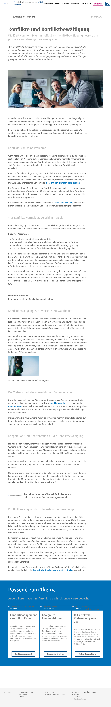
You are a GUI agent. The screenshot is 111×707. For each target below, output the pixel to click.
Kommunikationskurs (55, 654)
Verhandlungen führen (87, 654)
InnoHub (75, 4)
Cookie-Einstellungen (79, 699)
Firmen (65, 4)
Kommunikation (15, 406)
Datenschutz (76, 694)
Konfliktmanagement (23, 654)
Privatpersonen (52, 4)
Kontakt (98, 4)
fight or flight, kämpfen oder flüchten (63, 183)
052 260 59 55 (50, 692)
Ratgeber (86, 4)
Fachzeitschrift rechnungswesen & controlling (53, 570)
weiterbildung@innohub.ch (55, 694)
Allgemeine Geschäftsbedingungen (84, 692)
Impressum (76, 697)
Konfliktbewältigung (64, 203)
